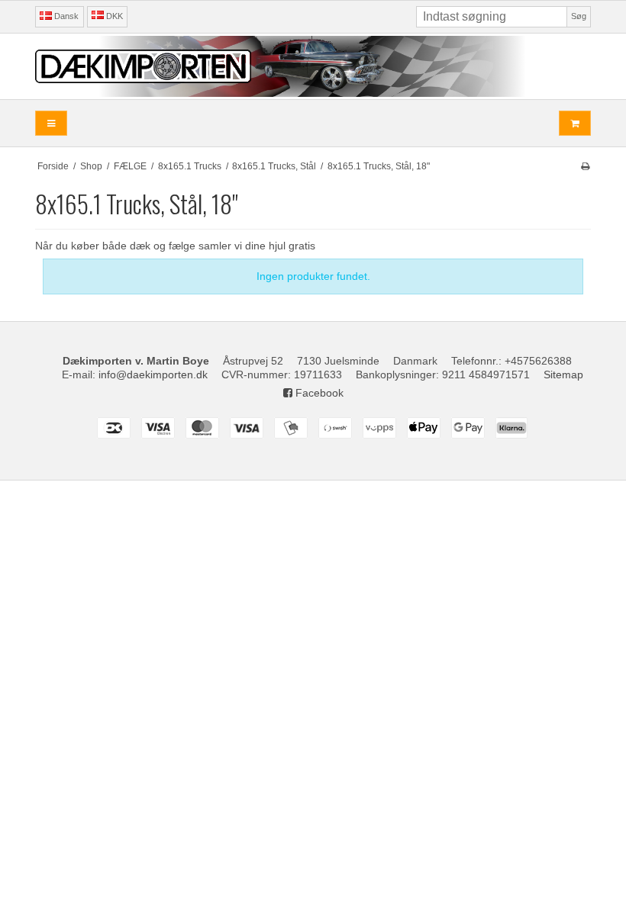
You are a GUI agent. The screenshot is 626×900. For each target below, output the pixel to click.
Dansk (65, 16)
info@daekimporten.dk (153, 374)
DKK (114, 16)
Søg (578, 16)
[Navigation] (51, 123)
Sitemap (563, 374)
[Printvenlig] (585, 166)
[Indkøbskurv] (575, 123)
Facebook (318, 393)
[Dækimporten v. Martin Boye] (313, 66)
